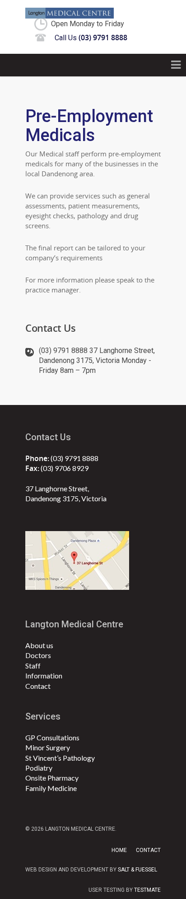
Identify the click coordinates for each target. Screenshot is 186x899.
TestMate (147, 890)
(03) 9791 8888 (74, 458)
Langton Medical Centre (74, 624)
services (42, 716)
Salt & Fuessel (137, 869)
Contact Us (48, 437)
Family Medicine (51, 788)
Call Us (91, 37)
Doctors (38, 655)
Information (43, 675)
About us (39, 645)
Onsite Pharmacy (52, 777)
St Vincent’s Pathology (60, 757)
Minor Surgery (47, 747)
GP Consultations (52, 737)
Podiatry (38, 767)
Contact (38, 686)
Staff (33, 665)
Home (119, 850)
